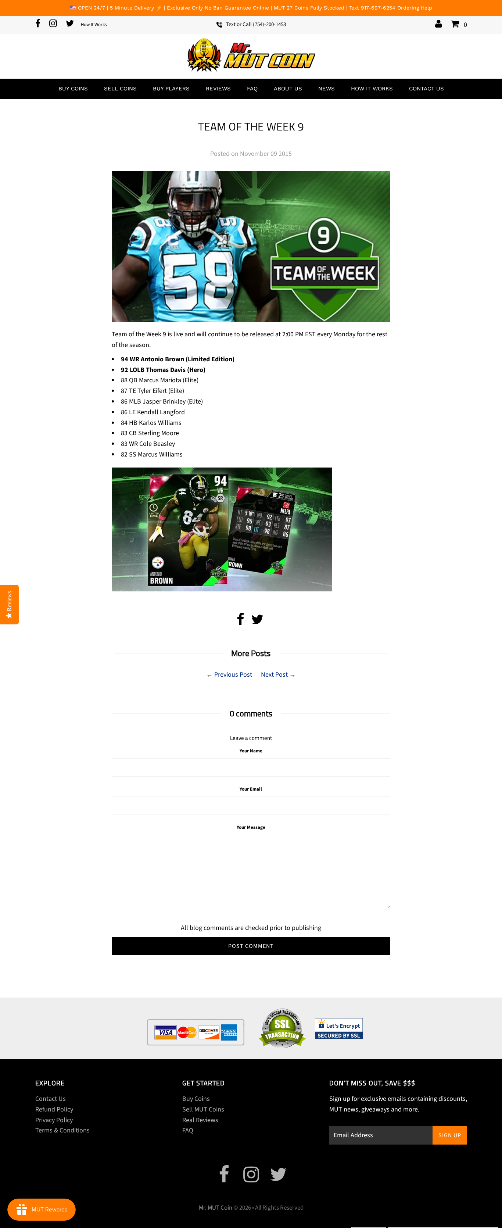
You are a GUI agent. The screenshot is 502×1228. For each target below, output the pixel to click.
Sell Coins (120, 88)
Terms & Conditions (62, 1130)
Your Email (251, 789)
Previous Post (233, 674)
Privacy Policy (54, 1120)
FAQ (252, 88)
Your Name (251, 751)
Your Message (251, 827)
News (326, 88)
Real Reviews (200, 1120)
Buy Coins (73, 88)
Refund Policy (54, 1109)
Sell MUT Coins (203, 1109)
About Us (288, 88)
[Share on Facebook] (240, 622)
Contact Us (426, 88)
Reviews (218, 88)
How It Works (94, 24)
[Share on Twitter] (257, 622)
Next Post (274, 674)
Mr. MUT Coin (215, 1207)
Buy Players (171, 88)
